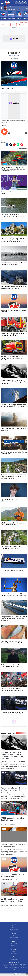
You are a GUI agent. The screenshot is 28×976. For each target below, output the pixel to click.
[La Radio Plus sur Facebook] (8, 973)
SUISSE (24, 24)
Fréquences (14, 931)
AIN (19, 24)
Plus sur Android (14, 959)
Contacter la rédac (14, 939)
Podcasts (14, 951)
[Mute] (27, 8)
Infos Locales (14, 937)
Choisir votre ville (23, 22)
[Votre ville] (16, 2)
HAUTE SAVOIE (5, 24)
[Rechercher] (22, 2)
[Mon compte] (25, 2)
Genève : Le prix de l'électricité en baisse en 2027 (13, 845)
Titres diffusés (14, 929)
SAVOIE (13, 24)
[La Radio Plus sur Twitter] (12, 973)
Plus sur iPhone (14, 958)
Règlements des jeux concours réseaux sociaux (14, 964)
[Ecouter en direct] (19, 2)
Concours (14, 947)
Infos (19, 18)
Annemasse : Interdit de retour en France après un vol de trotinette (13, 790)
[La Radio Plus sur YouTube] (16, 973)
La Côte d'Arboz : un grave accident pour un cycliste (12, 900)
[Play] (2, 8)
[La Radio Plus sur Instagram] (20, 973)
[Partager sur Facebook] (6, 145)
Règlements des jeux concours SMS (14, 966)
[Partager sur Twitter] (10, 145)
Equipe (14, 927)
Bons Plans (12, 18)
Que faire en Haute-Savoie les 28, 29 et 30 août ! (13, 875)
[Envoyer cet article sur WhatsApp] (17, 145)
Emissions (14, 945)
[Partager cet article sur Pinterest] (14, 145)
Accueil (3, 18)
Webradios (14, 953)
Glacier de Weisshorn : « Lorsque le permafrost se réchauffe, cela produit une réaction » (12, 755)
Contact (14, 925)
